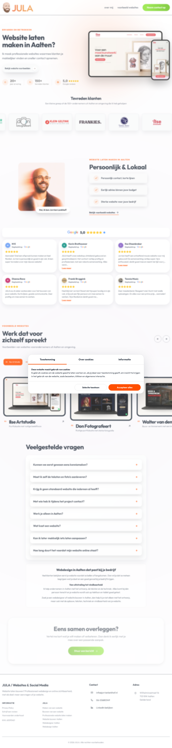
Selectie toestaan (90, 387)
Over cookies (86, 359)
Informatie (125, 359)
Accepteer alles (124, 387)
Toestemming (47, 359)
